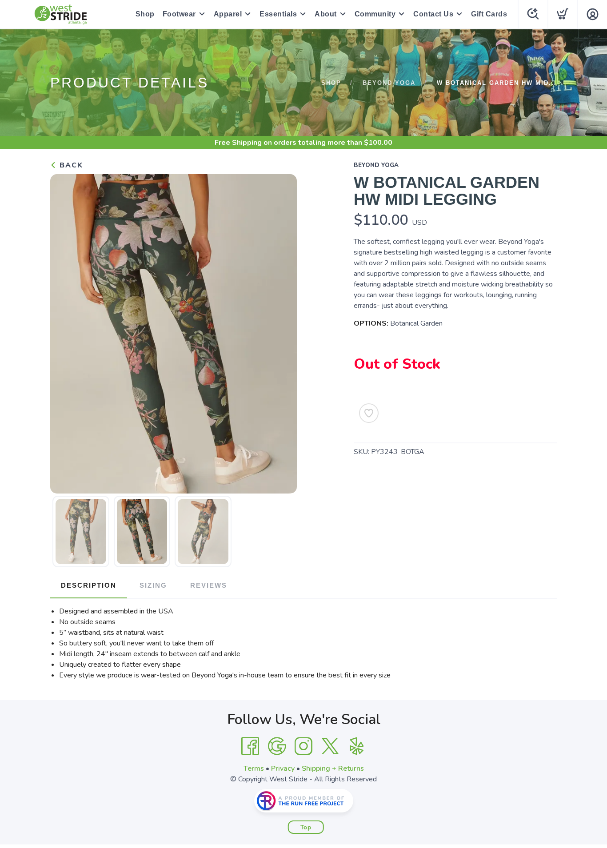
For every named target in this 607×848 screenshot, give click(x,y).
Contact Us (433, 14)
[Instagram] (303, 746)
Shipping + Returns (333, 768)
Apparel (228, 14)
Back (70, 165)
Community (375, 14)
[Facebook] (250, 746)
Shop (145, 14)
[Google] (277, 746)
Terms (254, 768)
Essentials (278, 14)
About (326, 14)
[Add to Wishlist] (369, 413)
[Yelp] (356, 746)
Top (305, 827)
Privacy (283, 768)
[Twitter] (330, 746)
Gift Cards (489, 14)
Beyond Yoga (389, 83)
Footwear (179, 14)
